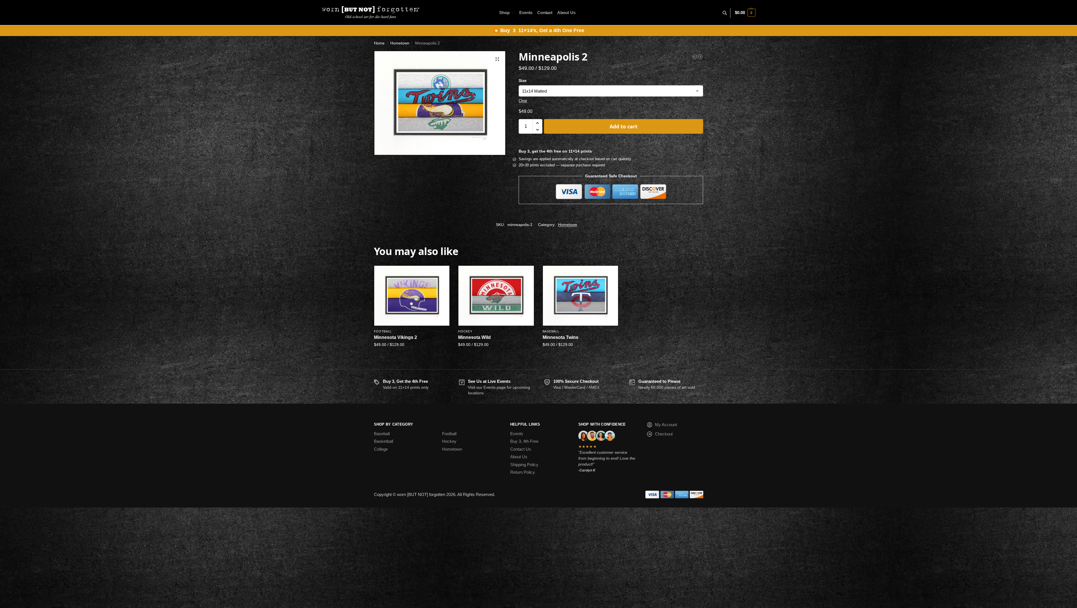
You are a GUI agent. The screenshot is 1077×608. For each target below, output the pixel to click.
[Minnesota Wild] (496, 295)
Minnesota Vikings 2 (395, 337)
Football (383, 331)
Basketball (383, 441)
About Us (518, 456)
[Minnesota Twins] (581, 295)
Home (379, 43)
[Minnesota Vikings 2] (412, 295)
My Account (666, 424)
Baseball (551, 331)
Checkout (664, 434)
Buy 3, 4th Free (524, 441)
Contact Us (520, 449)
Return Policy (522, 472)
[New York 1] (700, 57)
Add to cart (623, 126)
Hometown (399, 43)
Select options (411, 356)
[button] (745, 12)
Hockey (465, 331)
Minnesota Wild (474, 337)
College (381, 449)
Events (516, 433)
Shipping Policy (524, 464)
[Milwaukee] (694, 57)
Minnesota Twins (560, 337)
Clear (523, 101)
